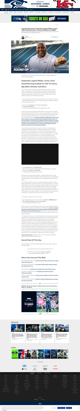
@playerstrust (32, 105)
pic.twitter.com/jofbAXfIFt (41, 201)
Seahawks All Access (27, 380)
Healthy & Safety (65, 380)
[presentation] (68, 344)
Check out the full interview (26, 234)
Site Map (16, 394)
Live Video (27, 389)
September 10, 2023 (45, 108)
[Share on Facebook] (51, 37)
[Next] (46, 313)
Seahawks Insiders (46, 380)
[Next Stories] (67, 354)
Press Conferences (27, 386)
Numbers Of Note (16, 383)
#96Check (47, 199)
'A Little (36, 275)
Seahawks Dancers (37, 386)
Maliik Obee (26, 36)
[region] (40, 408)
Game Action (37, 383)
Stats (5, 383)
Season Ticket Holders (75, 389)
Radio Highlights (46, 377)
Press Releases (16, 386)
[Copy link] (57, 37)
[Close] (79, 408)
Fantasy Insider (16, 389)
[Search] (67, 9)
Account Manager (75, 392)
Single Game (74, 377)
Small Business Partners (6, 389)
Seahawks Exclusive (26, 383)
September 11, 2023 (44, 253)
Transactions (5, 386)
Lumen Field (64, 377)
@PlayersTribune (28, 167)
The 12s (37, 389)
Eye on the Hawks (37, 377)
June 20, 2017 (39, 171)
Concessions (64, 383)
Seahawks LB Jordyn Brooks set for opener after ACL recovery (43, 269)
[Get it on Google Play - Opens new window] (43, 400)
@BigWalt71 (54, 199)
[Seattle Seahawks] (40, 403)
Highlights (27, 377)
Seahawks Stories (46, 383)
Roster (6, 377)
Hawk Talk (46, 386)
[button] (40, 154)
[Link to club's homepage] (2, 9)
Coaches (6, 380)
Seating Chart (75, 386)
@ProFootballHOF (26, 201)
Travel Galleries (37, 380)
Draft (16, 377)
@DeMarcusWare (37, 167)
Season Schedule (55, 377)
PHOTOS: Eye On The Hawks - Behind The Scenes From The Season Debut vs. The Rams (39, 286)
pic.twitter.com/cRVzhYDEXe (34, 170)
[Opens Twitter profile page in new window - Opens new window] (25, 38)
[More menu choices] (33, 9)
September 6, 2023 (37, 202)
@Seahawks (32, 201)
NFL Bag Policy (65, 386)
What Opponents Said (16, 392)
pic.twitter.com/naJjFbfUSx (45, 251)
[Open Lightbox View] (40, 303)
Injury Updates (16, 380)
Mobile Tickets (75, 380)
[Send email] (55, 37)
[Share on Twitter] (53, 37)
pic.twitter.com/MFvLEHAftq (28, 106)
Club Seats (75, 383)
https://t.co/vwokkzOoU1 (42, 105)
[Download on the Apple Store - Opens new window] (37, 399)
